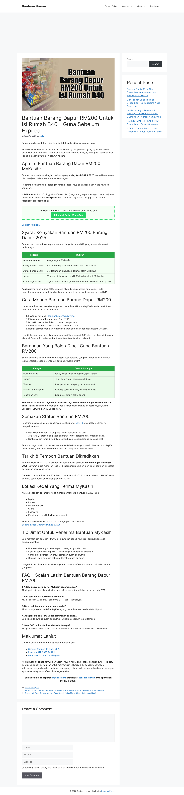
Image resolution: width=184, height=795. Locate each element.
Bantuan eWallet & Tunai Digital (44, 655)
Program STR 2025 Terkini (41, 652)
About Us (141, 6)
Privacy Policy (111, 6)
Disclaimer (155, 6)
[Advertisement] (92, 31)
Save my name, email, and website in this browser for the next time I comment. (65, 767)
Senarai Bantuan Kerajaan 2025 (44, 649)
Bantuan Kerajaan (31, 225)
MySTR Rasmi (59, 677)
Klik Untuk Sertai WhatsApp (68, 215)
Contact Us (127, 6)
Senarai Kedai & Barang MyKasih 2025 (41, 524)
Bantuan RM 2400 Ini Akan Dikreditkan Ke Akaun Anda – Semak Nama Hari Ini (141, 92)
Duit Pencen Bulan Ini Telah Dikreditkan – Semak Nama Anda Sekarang (143, 103)
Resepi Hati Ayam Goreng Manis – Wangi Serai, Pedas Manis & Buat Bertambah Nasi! (60, 693)
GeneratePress (108, 791)
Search (130, 59)
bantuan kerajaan (32, 687)
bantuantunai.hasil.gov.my (61, 316)
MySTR (79, 423)
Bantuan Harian (34, 6)
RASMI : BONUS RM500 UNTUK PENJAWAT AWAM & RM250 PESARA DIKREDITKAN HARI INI (64, 690)
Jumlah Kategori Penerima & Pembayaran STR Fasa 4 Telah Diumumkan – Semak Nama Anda (144, 113)
